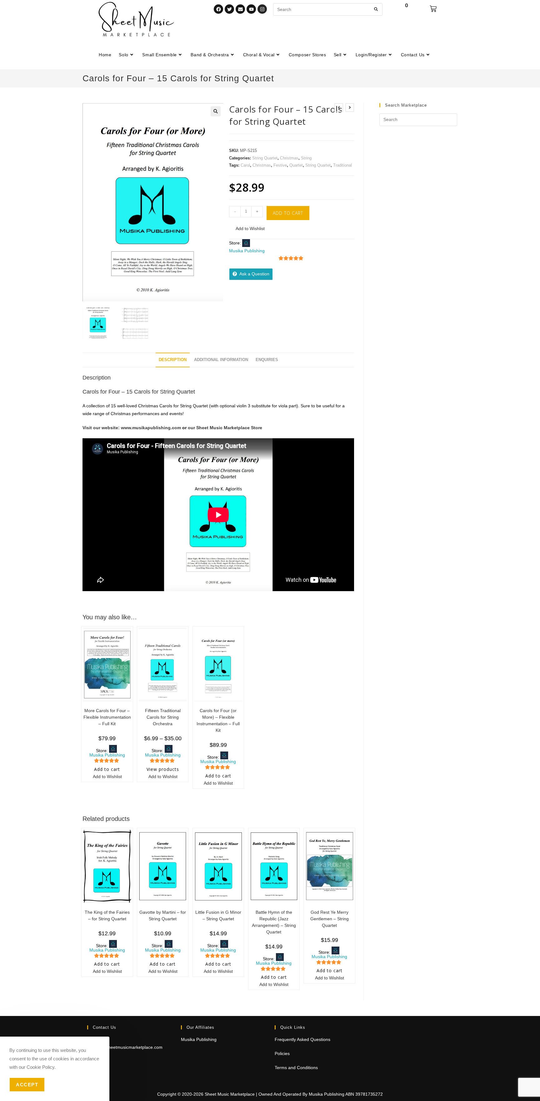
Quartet (296, 165)
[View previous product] (338, 107)
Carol (245, 165)
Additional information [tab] (221, 360)
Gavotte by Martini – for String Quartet (162, 915)
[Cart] (433, 9)
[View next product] (349, 107)
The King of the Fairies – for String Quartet (107, 915)
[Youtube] (251, 9)
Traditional (342, 165)
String (306, 158)
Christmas (289, 158)
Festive (280, 165)
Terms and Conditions (296, 1067)
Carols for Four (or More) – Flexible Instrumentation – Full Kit (218, 720)
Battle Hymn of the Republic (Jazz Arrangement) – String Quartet (274, 922)
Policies (282, 1053)
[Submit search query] (376, 9)
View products (163, 769)
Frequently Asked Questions (302, 1039)
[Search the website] (327, 9)
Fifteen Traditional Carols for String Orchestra (163, 717)
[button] (216, 111)
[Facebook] (218, 9)
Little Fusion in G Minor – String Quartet (218, 915)
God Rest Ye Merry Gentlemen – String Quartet (329, 919)
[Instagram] (262, 9)
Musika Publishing (247, 250)
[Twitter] (229, 9)
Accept (27, 1084)
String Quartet (265, 158)
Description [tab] (173, 360)
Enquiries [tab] (267, 360)
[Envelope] (240, 9)
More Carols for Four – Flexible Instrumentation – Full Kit (107, 717)
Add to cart (288, 213)
